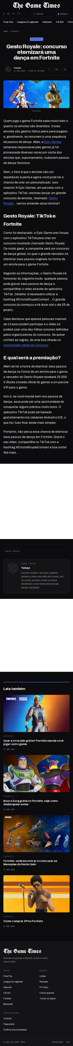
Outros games (47, 993)
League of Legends (27, 22)
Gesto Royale (13, 551)
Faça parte (8, 1024)
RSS (68, 1042)
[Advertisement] (36, 501)
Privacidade (57, 1042)
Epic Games (52, 142)
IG (8, 13)
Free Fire (8, 22)
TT (18, 13)
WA (57, 69)
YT (13, 13)
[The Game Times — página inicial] (36, 5)
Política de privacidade (15, 1030)
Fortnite (15, 31)
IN (64, 69)
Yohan (17, 68)
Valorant (47, 22)
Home (5, 31)
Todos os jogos (48, 998)
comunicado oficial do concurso (25, 345)
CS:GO (60, 22)
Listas (43, 976)
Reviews (44, 982)
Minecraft (8, 1004)
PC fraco (44, 987)
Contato (7, 1018)
